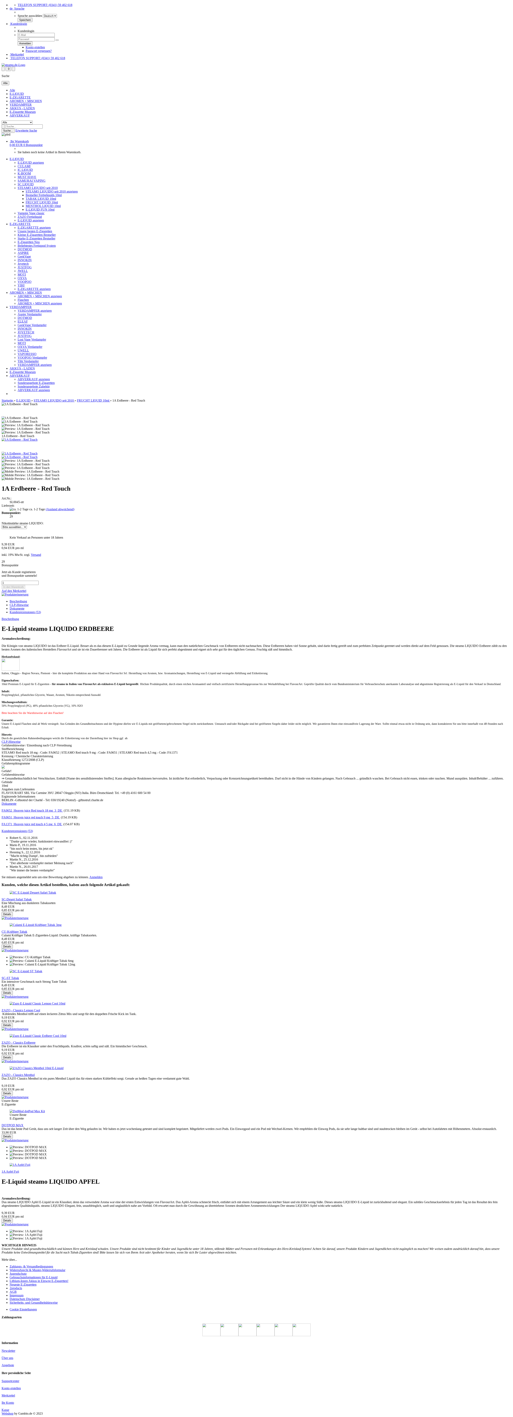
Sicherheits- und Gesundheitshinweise (34, 1302)
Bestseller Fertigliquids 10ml (44, 195)
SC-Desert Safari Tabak (17, 899)
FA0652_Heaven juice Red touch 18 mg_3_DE (32, 810)
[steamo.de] (13, 65)
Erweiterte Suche (26, 130)
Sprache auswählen (30, 15)
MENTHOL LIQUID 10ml (43, 206)
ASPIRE (23, 253)
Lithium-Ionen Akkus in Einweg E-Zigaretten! (39, 1281)
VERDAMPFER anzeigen (35, 310)
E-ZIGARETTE (20, 97)
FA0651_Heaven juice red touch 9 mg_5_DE (31, 817)
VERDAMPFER (21, 104)
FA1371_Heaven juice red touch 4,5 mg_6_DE (32, 824)
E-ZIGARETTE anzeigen (34, 227)
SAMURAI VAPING (31, 180)
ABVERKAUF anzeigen (34, 379)
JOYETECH (26, 332)
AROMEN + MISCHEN (26, 101)
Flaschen (23, 299)
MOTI (22, 274)
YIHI (21, 285)
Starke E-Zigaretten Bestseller (36, 238)
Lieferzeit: (8, 505)
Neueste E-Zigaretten (23, 1284)
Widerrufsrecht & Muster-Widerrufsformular (37, 1270)
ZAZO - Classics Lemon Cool (21, 1010)
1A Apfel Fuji (10, 1171)
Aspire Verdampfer (30, 314)
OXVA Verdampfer (30, 346)
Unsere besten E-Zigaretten (35, 231)
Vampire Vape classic (31, 213)
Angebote (8, 1365)
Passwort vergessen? (39, 51)
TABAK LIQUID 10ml (41, 198)
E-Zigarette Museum (23, 112)
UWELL (23, 350)
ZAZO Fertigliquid (30, 216)
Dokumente (17, 608)
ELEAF (23, 321)
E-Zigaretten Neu (29, 242)
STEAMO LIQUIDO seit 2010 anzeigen (52, 191)
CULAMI (24, 166)
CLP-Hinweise (11, 741)
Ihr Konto (8, 1402)
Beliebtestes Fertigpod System (37, 245)
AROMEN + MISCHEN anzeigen (40, 296)
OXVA (22, 278)
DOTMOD (25, 249)
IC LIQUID (25, 170)
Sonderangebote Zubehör (34, 386)
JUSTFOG (25, 267)
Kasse (5, 1410)
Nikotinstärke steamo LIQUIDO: (22, 523)
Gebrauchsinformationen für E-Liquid (34, 1277)
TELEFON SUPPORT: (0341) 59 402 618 (45, 5)
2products (16, 1288)
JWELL (23, 271)
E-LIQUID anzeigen (31, 162)
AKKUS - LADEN (22, 108)
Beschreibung (18, 601)
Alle (12, 90)
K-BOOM (24, 173)
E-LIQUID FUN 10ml (40, 209)
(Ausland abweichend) (60, 509)
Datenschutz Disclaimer (25, 1299)
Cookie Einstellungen (23, 1309)
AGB (13, 1291)
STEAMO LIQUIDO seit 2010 (38, 188)
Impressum (16, 1295)
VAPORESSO (27, 354)
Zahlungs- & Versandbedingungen (31, 1266)
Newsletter (8, 1350)
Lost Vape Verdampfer (32, 339)
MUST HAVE (27, 177)
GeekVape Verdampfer (32, 325)
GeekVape (24, 256)
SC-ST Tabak (10, 978)
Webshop (7, 1413)
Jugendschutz (18, 1273)
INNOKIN (25, 260)
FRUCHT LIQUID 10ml (42, 202)
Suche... (8, 130)
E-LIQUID (17, 93)
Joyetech (23, 263)
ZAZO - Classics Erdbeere (18, 1042)
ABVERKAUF (20, 115)
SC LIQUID (26, 184)
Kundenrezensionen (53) (25, 612)
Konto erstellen (35, 47)
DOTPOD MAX (12, 1125)
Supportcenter (10, 1381)
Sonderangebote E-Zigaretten (36, 383)
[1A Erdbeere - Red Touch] (19, 439)
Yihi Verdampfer (28, 361)
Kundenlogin (18, 23)
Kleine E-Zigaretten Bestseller (37, 235)
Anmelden (96, 877)
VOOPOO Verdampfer (32, 357)
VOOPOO (24, 281)
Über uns (7, 1358)
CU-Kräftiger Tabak (14, 931)
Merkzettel (17, 54)
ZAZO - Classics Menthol (18, 1075)
